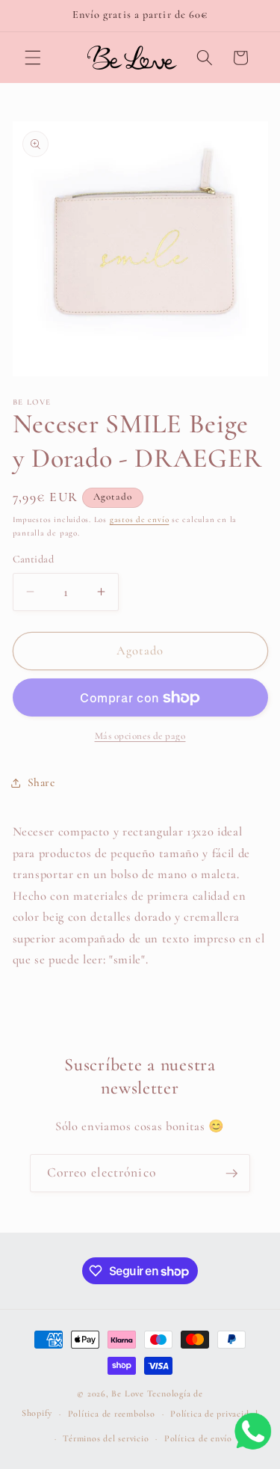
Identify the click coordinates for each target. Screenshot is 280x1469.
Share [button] (41, 782)
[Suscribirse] (231, 1173)
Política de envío (198, 1438)
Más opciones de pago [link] (140, 736)
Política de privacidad (214, 1413)
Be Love (127, 1393)
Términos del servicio (106, 1438)
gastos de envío (139, 519)
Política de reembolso (111, 1413)
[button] (33, 58)
